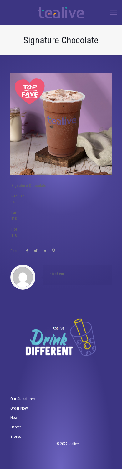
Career (15, 427)
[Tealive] (61, 12)
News (14, 417)
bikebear (56, 274)
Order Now (19, 408)
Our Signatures (22, 399)
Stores (15, 436)
